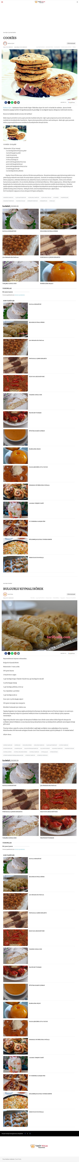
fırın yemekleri (8, 748)
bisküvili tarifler (8, 197)
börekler (17, 745)
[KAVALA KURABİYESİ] (20, 219)
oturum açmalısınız (20, 295)
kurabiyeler (44, 201)
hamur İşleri (65, 197)
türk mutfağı (54, 751)
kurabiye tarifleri (33, 201)
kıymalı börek (8, 751)
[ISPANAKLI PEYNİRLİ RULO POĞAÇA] (15, 499)
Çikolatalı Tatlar (49, 47)
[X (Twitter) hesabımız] (27, 1133)
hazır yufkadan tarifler (31, 748)
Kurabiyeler (57, 47)
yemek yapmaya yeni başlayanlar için (13, 755)
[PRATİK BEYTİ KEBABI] (15, 427)
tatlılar (52, 201)
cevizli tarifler (64, 745)
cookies (56, 197)
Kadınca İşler (11, 43)
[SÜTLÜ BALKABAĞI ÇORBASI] (15, 445)
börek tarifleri (8, 745)
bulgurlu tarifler (39, 745)
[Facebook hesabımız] (25, 1133)
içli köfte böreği (45, 748)
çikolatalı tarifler (34, 197)
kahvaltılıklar (21, 201)
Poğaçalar (62, 597)
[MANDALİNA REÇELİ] (58, 271)
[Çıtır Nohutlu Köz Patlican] (20, 245)
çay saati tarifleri (21, 197)
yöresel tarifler (30, 755)
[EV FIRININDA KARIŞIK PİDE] (15, 536)
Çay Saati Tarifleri (40, 47)
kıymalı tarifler (34, 751)
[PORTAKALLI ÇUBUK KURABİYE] (58, 245)
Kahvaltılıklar (56, 597)
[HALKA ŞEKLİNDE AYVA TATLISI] (15, 481)
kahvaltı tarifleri (9, 201)
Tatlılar (74, 47)
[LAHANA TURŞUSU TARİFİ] (15, 517)
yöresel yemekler (43, 755)
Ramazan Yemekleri (71, 597)
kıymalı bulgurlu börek (21, 751)
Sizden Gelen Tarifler (66, 47)
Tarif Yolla (10, 594)
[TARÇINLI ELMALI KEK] (20, 271)
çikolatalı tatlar (46, 197)
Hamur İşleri (49, 597)
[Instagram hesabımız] (30, 1133)
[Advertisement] (39, 16)
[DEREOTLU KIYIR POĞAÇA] (15, 572)
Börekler (33, 597)
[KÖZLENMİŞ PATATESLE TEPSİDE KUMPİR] (15, 554)
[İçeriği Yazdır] (18, 102)
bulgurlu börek (27, 745)
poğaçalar (45, 751)
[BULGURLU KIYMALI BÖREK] (58, 219)
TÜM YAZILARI (71, 43)
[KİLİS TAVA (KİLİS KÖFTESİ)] (15, 391)
